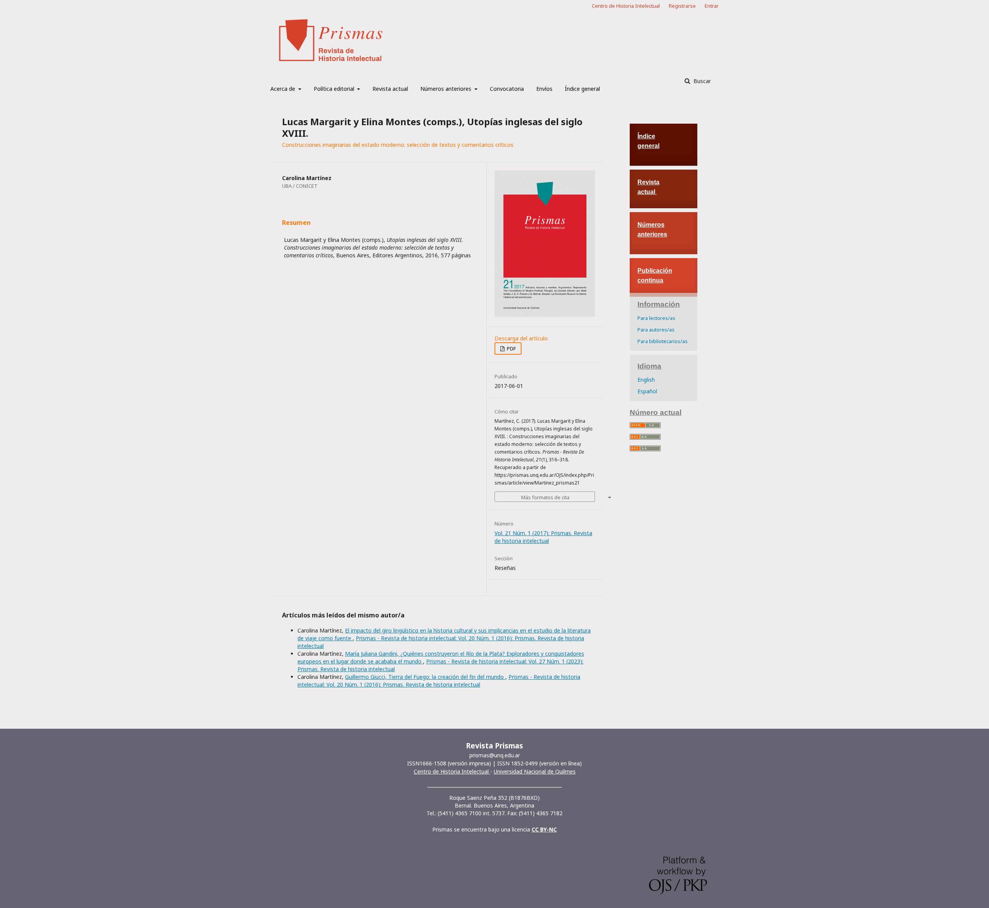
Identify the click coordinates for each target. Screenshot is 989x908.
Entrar (712, 5)
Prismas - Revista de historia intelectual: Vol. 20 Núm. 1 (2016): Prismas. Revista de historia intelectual (438, 680)
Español (647, 391)
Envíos (544, 88)
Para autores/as (656, 329)
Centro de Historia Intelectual (626, 5)
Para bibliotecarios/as (662, 341)
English (646, 379)
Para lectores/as (656, 318)
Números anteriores (446, 88)
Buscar (701, 81)
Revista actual (390, 88)
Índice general (582, 88)
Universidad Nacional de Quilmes (535, 771)
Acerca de (283, 88)
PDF (511, 348)
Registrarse (682, 5)
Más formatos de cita (545, 497)
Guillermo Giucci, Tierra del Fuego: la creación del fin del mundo (425, 676)
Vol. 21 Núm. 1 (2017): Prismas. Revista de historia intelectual (543, 536)
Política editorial (335, 88)
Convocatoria (507, 88)
